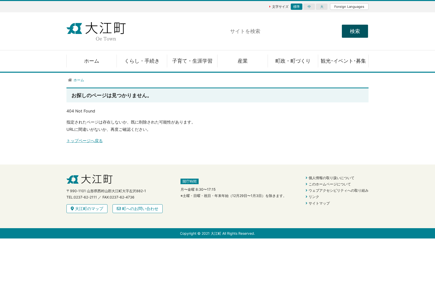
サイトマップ (319, 203)
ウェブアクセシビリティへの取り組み (339, 190)
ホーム (91, 61)
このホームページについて (330, 184)
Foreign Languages (349, 7)
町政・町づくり (293, 61)
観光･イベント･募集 (343, 61)
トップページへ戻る (84, 140)
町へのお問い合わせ (139, 208)
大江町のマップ (88, 208)
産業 (243, 61)
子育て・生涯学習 (192, 61)
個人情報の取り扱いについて (331, 178)
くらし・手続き (142, 61)
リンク (314, 196)
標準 (296, 7)
